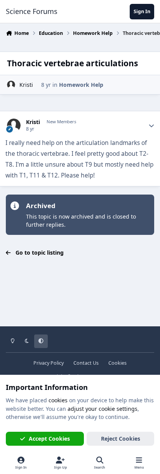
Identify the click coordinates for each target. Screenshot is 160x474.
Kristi (26, 84)
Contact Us (86, 363)
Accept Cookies (49, 438)
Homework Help (81, 84)
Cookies (117, 363)
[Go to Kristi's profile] (11, 85)
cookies (58, 400)
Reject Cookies (120, 438)
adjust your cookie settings (102, 408)
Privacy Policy (48, 363)
